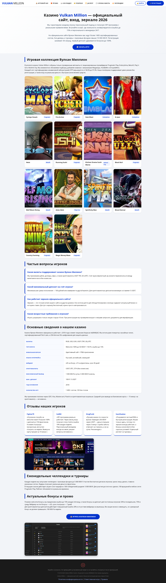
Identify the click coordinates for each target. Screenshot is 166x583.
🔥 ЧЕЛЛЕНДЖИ (117, 3)
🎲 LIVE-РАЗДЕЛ (66, 3)
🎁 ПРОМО (54, 3)
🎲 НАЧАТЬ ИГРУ (83, 47)
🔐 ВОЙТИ (140, 3)
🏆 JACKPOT (89, 3)
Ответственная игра (92, 579)
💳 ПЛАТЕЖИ (78, 3)
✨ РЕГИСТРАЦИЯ (155, 3)
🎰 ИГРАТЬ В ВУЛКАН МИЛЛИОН (83, 517)
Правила (104, 579)
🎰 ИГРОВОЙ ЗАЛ (42, 3)
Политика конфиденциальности (70, 579)
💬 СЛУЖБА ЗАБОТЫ (103, 3)
